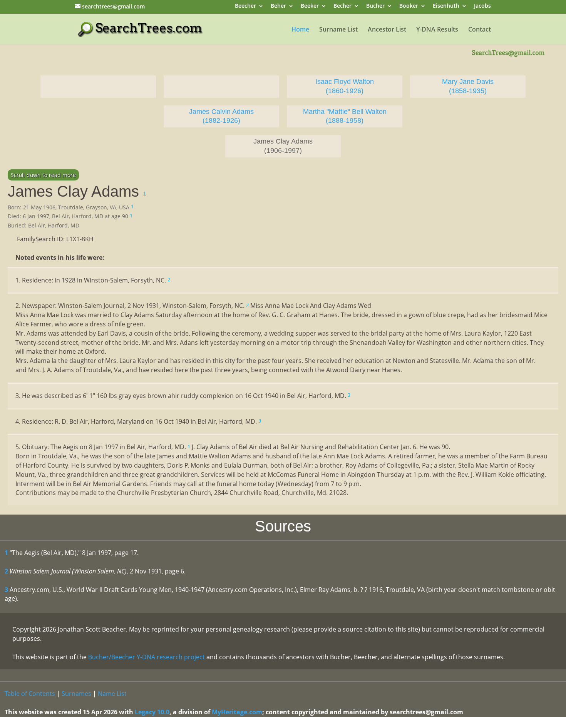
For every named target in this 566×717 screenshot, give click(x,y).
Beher (278, 6)
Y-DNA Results (437, 30)
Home (300, 30)
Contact (479, 30)
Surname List (338, 30)
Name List (112, 693)
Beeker (310, 6)
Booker (408, 6)
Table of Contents (30, 693)
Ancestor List (387, 30)
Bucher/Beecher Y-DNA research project (146, 657)
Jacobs (482, 6)
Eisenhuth (446, 6)
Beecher (245, 6)
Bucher (375, 6)
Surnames (76, 693)
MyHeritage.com (237, 712)
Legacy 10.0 (152, 712)
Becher (342, 6)
